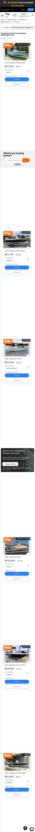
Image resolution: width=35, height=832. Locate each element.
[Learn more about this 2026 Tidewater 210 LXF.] (17, 347)
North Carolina (5, 21)
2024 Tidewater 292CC (13, 557)
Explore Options (10, 464)
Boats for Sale (12, 19)
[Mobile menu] (2, 15)
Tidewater (23, 19)
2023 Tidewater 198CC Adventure (16, 62)
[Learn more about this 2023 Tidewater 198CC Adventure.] (17, 51)
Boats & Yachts (5, 9)
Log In (23, 9)
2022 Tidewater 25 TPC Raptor (16, 773)
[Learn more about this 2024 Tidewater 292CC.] (17, 546)
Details (17, 79)
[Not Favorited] (28, 71)
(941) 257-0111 (24, 16)
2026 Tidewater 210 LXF (13, 359)
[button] (25, 828)
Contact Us (17, 84)
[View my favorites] (32, 15)
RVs (12, 9)
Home (2, 19)
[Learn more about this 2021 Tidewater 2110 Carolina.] (17, 654)
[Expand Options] (28, 60)
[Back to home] (8, 15)
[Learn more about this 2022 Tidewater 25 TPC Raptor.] (17, 762)
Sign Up (31, 9)
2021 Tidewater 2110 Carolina (15, 665)
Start (26, 160)
